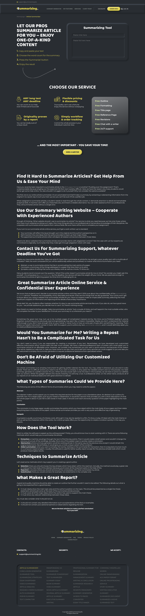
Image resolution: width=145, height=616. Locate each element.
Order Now (114, 9)
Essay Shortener (27, 581)
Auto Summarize (27, 593)
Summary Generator (54, 9)
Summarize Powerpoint (57, 574)
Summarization (80, 574)
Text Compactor (27, 599)
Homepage (21, 16)
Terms (79, 538)
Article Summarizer (29, 568)
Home (53, 538)
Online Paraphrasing (110, 574)
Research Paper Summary (32, 590)
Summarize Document (110, 596)
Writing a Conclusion (83, 581)
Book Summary (53, 584)
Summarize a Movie (108, 599)
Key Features (68, 9)
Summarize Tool (27, 574)
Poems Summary (27, 596)
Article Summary (54, 596)
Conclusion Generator (30, 571)
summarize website (93, 325)
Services (78, 9)
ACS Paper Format (108, 577)
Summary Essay (53, 581)
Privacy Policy (89, 538)
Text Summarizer (54, 577)
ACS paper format (72, 187)
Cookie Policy (72, 540)
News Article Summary (57, 590)
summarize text (45, 275)
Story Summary (107, 587)
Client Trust (87, 9)
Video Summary (53, 587)
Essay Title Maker (81, 603)
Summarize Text (107, 603)
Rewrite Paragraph (82, 590)
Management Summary (83, 577)
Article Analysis (27, 587)
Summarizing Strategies (31, 577)
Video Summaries (27, 584)
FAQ (74, 538)
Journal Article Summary (58, 593)
